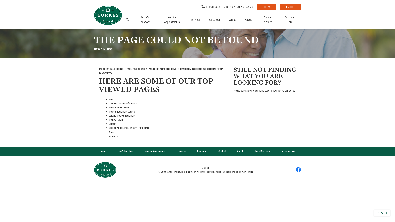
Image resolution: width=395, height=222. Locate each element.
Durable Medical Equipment (122, 115)
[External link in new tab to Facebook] (298, 170)
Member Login (116, 119)
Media (111, 99)
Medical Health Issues (119, 107)
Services (196, 19)
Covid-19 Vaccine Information (123, 103)
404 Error (107, 48)
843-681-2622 (213, 6)
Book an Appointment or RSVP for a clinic (129, 127)
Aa (378, 212)
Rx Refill (290, 7)
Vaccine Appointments (172, 20)
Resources (214, 19)
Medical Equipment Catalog (122, 111)
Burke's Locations (144, 20)
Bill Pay (266, 7)
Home (97, 48)
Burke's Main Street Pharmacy (181, 171)
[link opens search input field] (127, 19)
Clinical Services (267, 20)
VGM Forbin (247, 171)
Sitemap (206, 167)
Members (113, 136)
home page (264, 90)
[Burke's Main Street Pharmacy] (108, 15)
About (248, 19)
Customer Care (290, 20)
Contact (232, 19)
